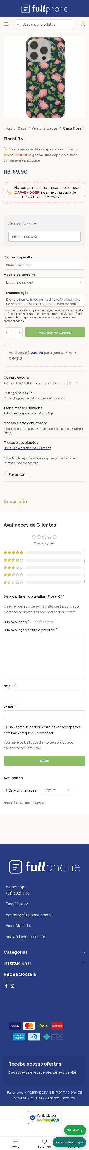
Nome (10, 685)
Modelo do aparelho (19, 275)
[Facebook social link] (6, 985)
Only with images (23, 790)
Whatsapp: (15, 887)
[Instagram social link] (12, 985)
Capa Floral (73, 128)
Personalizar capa (69, 1142)
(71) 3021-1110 (17, 893)
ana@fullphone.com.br (25, 936)
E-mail (10, 706)
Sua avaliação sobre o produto (30, 629)
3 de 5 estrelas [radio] (44, 622)
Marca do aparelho (18, 257)
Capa (22, 128)
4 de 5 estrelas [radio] (48, 622)
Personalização (16, 293)
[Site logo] (44, 7)
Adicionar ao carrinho (55, 332)
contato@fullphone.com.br (29, 914)
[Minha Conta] (83, 24)
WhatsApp (75, 1130)
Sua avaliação (16, 622)
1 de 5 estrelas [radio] (36, 622)
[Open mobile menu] (6, 24)
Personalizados (45, 128)
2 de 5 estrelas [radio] (40, 622)
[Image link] (44, 866)
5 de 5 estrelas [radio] (52, 622)
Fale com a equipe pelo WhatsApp (28, 413)
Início (8, 128)
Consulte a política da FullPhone (27, 448)
